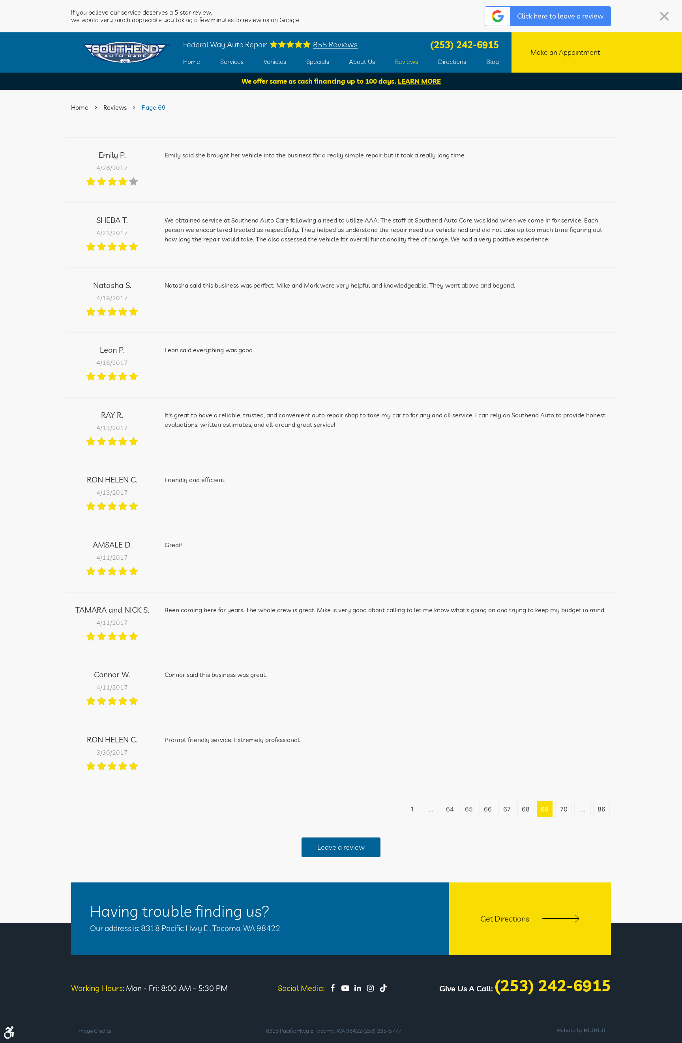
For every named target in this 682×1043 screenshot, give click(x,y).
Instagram (370, 988)
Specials (317, 61)
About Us (362, 61)
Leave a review (341, 847)
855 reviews (335, 45)
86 (601, 809)
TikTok (383, 988)
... (431, 809)
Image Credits (94, 1030)
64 (450, 809)
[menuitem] (191, 61)
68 (526, 809)
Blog (492, 61)
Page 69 (154, 107)
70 (564, 809)
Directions (452, 61)
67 (507, 809)
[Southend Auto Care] (126, 52)
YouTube (345, 988)
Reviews (406, 61)
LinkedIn (358, 988)
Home (191, 61)
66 (488, 809)
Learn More (419, 81)
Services (232, 61)
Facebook (332, 988)
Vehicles (275, 61)
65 (469, 809)
